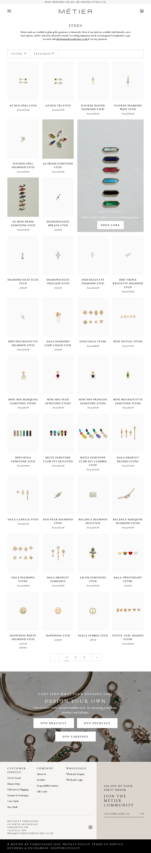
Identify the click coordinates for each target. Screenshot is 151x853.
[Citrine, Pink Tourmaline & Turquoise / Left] (93, 433)
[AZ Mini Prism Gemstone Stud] (23, 197)
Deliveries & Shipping (17, 789)
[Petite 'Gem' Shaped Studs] (128, 611)
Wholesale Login (74, 779)
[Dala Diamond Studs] (23, 553)
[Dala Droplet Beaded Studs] (128, 433)
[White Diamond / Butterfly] (23, 375)
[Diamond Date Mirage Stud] (58, 197)
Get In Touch (14, 778)
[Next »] (96, 657)
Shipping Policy (65, 848)
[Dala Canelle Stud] (23, 495)
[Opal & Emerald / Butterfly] (58, 433)
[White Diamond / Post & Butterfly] (58, 375)
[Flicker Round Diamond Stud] (93, 80)
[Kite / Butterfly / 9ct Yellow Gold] (128, 433)
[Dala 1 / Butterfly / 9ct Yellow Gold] (23, 553)
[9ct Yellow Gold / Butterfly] (93, 495)
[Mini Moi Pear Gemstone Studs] (58, 375)
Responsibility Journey (47, 785)
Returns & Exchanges (18, 795)
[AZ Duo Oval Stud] (23, 80)
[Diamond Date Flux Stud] (23, 255)
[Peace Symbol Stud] (93, 611)
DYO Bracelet (54, 723)
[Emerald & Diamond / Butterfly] (58, 80)
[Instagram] (90, 827)
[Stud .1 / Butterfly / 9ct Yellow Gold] (23, 495)
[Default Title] (58, 197)
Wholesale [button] (76, 768)
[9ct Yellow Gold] (58, 495)
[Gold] (128, 553)
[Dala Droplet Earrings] (58, 553)
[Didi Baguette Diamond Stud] (93, 255)
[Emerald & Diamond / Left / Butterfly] (23, 80)
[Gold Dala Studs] (93, 317)
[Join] (139, 813)
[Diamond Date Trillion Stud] (58, 255)
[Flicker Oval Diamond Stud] (23, 139)
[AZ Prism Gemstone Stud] (58, 139)
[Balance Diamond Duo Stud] (93, 495)
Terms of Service (107, 844)
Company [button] (45, 768)
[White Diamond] (23, 197)
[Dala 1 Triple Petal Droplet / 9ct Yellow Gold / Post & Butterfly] (58, 553)
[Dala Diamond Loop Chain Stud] (58, 317)
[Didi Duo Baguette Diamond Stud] (23, 317)
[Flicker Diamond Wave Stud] (128, 80)
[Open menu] (12, 11)
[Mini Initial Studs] (128, 317)
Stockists (41, 779)
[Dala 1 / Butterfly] (93, 317)
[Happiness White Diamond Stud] (23, 611)
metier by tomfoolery (31, 844)
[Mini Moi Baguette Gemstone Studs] (128, 375)
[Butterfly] (93, 255)
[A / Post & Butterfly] (128, 317)
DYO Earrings (75, 736)
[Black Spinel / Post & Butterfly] (23, 433)
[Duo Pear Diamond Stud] (58, 495)
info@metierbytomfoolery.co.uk (72, 39)
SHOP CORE (110, 225)
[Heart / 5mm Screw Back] (128, 611)
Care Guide (13, 801)
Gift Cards (42, 791)
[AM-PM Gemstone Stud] (93, 553)
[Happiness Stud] (58, 611)
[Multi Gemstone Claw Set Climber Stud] (93, 433)
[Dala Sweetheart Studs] (128, 553)
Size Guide (12, 807)
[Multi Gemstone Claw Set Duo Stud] (58, 433)
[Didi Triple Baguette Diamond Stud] (128, 255)
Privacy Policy (76, 844)
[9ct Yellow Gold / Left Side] (128, 495)
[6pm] (93, 553)
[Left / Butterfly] (23, 139)
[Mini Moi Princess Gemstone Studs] (93, 375)
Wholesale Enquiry (75, 774)
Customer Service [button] (16, 770)
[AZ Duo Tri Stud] (58, 80)
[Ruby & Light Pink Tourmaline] (58, 139)
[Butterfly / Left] (93, 80)
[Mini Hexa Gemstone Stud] (23, 433)
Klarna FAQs (13, 783)
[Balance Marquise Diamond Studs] (128, 495)
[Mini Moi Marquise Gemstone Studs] (23, 375)
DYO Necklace (97, 723)
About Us (41, 774)
